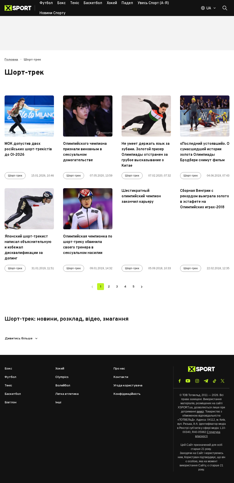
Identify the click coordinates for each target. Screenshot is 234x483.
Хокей (59, 369)
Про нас (119, 369)
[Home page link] (20, 8)
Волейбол (62, 386)
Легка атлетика (67, 394)
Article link (29, 116)
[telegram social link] (206, 381)
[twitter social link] (222, 381)
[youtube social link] (188, 380)
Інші (58, 402)
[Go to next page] (141, 286)
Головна (11, 59)
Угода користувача (127, 386)
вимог (200, 411)
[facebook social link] (179, 381)
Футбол (10, 377)
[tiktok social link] (214, 381)
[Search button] (224, 8)
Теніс (8, 386)
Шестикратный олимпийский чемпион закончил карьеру (141, 196)
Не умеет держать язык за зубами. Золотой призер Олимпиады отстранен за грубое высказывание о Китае (146, 155)
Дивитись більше (18, 338)
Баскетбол (13, 394)
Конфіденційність (127, 394)
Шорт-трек (15, 175)
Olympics (62, 377)
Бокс (8, 369)
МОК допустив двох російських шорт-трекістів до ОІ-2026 (28, 149)
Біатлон (10, 402)
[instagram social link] (197, 381)
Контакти (120, 377)
